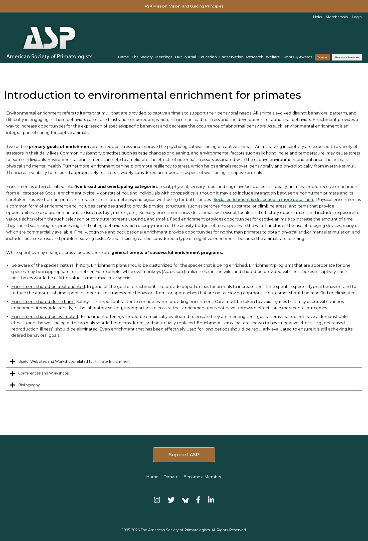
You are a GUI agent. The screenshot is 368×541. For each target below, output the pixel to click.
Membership (337, 17)
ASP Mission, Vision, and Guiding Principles (184, 6)
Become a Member (347, 57)
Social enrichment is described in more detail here (264, 199)
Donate (322, 57)
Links (317, 17)
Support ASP (184, 455)
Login (357, 17)
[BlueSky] (185, 500)
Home (123, 57)
